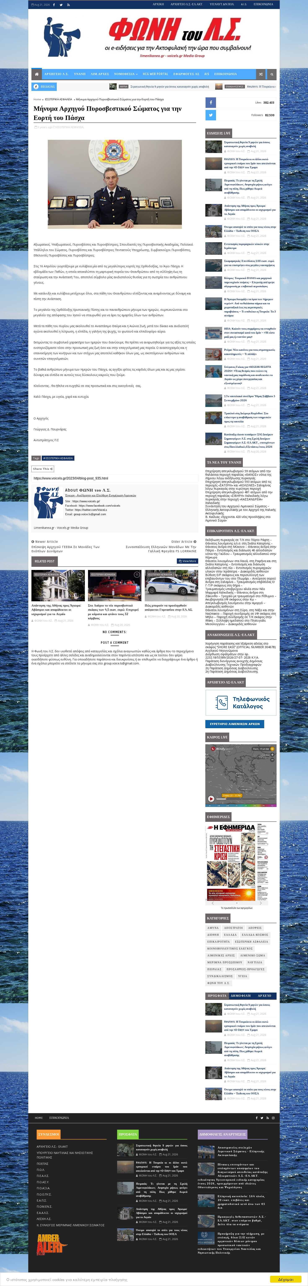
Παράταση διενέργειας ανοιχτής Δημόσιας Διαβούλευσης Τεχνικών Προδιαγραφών (233, 663)
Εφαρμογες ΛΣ (186, 74)
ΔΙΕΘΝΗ (213, 935)
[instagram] (273, 1118)
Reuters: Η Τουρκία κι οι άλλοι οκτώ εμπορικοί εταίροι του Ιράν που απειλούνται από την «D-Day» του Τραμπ (250, 163)
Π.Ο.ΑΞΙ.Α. (43, 1188)
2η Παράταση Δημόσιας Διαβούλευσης (231, 668)
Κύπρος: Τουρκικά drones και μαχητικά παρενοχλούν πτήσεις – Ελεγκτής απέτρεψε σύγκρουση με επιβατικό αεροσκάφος (249, 282)
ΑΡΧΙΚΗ (158, 4)
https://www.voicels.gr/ (86, 501)
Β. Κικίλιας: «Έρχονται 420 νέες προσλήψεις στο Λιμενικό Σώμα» (237, 518)
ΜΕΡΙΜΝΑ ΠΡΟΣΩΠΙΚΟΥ (224, 962)
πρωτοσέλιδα (230, 907)
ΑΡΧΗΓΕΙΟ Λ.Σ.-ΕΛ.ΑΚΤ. (187, 4)
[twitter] (61, 5)
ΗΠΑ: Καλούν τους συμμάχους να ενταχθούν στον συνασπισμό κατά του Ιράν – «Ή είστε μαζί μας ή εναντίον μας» (250, 333)
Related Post (44, 561)
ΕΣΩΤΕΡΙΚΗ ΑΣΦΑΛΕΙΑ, (70, 127)
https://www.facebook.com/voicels (99, 505)
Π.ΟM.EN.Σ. (44, 1206)
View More (189, 561)
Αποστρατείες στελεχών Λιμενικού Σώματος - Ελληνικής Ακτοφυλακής (241, 1151)
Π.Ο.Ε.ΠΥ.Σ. (44, 1194)
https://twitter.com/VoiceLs (91, 509)
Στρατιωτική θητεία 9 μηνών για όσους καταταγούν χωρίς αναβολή (115, 86)
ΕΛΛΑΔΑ (230, 935)
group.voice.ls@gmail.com (90, 514)
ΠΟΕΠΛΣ (42, 1164)
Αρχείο (265, 996)
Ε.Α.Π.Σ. (42, 1200)
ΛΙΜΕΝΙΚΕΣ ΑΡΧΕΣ (221, 955)
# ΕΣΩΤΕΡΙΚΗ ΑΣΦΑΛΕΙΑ (58, 458)
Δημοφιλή (241, 996)
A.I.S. (244, 4)
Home (37, 99)
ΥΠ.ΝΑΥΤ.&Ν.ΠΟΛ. (222, 4)
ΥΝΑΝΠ (80, 74)
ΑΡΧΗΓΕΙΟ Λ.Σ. (56, 74)
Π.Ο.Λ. (41, 1170)
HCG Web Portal (155, 74)
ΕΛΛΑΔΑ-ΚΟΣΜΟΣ (180, 86)
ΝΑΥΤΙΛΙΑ (255, 962)
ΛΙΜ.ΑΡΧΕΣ (100, 74)
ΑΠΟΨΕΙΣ (255, 928)
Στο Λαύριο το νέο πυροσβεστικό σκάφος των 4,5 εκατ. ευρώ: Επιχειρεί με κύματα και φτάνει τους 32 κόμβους (113, 612)
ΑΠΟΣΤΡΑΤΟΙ (233, 928)
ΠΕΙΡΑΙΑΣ (214, 969)
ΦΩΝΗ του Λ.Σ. (218, 983)
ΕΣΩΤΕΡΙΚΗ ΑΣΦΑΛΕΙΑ (58, 99)
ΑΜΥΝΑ (69, 86)
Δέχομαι (286, 1279)
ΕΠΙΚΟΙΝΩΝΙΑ (263, 4)
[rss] (68, 5)
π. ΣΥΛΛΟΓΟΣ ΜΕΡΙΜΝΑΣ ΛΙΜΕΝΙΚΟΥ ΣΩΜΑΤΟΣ (71, 1225)
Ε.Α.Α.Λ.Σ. (43, 1213)
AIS (206, 74)
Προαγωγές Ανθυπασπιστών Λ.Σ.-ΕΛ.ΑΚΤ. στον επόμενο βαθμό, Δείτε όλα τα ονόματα (242, 1220)
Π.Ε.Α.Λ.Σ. (43, 1176)
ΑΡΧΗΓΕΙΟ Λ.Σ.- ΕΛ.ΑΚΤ (52, 1146)
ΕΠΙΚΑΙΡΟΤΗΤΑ (218, 941)
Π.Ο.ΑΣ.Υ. (43, 1182)
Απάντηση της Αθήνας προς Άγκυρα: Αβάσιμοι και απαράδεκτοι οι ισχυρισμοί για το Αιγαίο (56, 610)
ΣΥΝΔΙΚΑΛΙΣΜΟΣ (220, 976)
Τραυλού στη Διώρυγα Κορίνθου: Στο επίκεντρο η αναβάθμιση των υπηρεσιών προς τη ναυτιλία (247, 417)
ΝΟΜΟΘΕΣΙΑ (124, 74)
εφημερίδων (246, 907)
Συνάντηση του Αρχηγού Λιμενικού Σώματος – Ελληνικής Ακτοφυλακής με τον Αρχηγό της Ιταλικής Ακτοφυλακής (240, 509)
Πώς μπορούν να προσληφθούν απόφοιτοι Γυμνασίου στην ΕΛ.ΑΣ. (169, 608)
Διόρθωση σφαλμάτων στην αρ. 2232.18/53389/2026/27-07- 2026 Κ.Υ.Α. (232, 656)
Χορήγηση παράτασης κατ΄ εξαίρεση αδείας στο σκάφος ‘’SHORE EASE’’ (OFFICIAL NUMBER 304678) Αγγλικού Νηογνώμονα (240, 647)
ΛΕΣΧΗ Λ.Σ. (44, 1219)
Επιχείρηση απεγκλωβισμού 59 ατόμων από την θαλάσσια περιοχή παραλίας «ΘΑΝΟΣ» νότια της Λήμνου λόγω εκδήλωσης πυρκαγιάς (238, 474)
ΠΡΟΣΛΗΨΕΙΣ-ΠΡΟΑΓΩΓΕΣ (246, 969)
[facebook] (54, 5)
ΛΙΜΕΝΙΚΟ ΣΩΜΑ (252, 955)
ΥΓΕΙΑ (242, 976)
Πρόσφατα (217, 996)
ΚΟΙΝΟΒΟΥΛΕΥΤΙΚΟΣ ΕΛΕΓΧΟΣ (230, 948)
